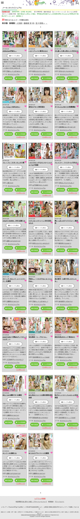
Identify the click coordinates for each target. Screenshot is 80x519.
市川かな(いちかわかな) (66, 71)
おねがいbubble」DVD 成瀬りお (14, 221)
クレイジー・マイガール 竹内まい (67, 162)
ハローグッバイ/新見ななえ (38, 51)
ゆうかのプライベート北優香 (39, 453)
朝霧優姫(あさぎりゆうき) (67, 127)
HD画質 (9, 78)
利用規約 (51, 502)
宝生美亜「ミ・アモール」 (38, 337)
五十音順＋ (40, 23)
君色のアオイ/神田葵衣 (37, 107)
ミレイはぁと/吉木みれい (11, 107)
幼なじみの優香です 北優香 (12, 395)
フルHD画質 (21, 78)
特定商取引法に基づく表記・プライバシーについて (31, 502)
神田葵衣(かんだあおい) (40, 127)
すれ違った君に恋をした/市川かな (67, 51)
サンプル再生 (15, 56)
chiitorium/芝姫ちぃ (10, 51)
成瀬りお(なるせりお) (13, 241)
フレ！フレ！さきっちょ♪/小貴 (13, 162)
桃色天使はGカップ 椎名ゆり (65, 337)
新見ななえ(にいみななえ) (40, 71)
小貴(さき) (9, 183)
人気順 (19, 23)
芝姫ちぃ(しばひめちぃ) (14, 71)
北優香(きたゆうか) (12, 301)
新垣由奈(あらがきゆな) (40, 417)
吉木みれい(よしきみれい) (14, 127)
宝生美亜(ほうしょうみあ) (40, 357)
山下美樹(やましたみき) (40, 185)
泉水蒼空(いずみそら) (65, 301)
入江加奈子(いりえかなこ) (14, 359)
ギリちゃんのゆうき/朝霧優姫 (65, 107)
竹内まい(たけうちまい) (66, 183)
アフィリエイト (59, 502)
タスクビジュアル (13, 74)
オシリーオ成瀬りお (10, 453)
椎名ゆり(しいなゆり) (65, 357)
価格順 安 (28, 23)
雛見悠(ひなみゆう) (64, 243)
